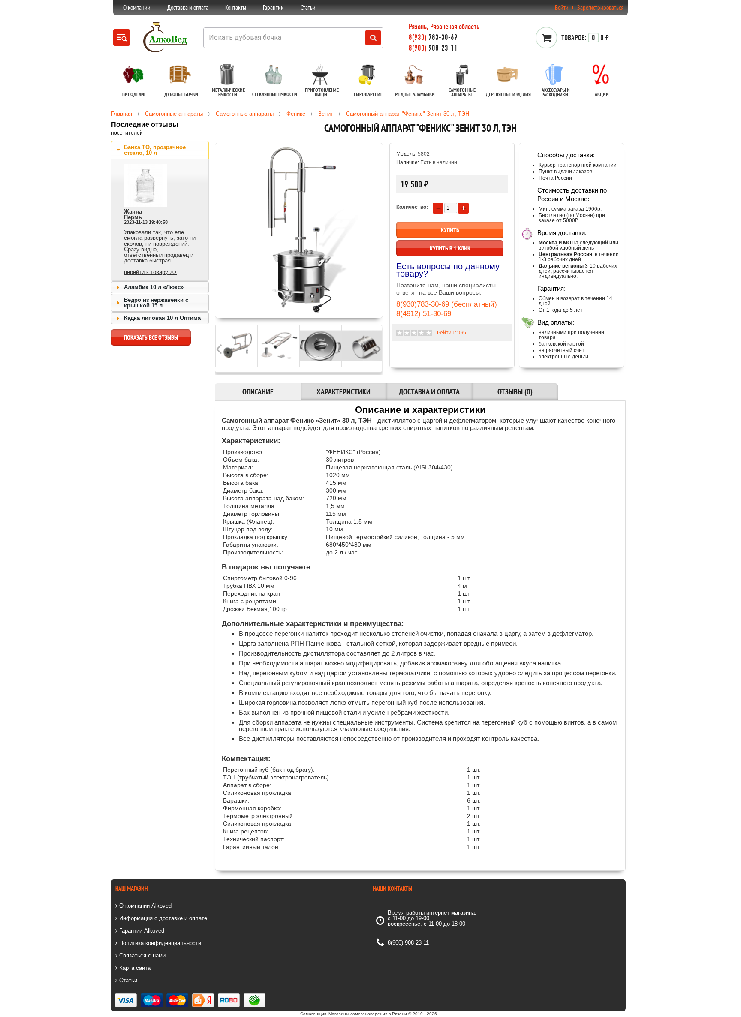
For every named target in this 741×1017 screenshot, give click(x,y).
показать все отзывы (151, 337)
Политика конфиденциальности (159, 943)
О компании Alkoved (144, 906)
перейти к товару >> (150, 272)
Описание (258, 392)
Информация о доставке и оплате (162, 918)
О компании (137, 7)
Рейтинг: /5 (451, 333)
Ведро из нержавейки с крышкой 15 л (156, 303)
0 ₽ (585, 37)
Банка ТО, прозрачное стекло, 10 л (155, 150)
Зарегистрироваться (600, 7)
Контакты (235, 7)
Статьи (308, 7)
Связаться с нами (141, 955)
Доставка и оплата (187, 7)
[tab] (160, 150)
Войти (562, 7)
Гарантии (273, 7)
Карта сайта (134, 968)
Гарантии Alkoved (140, 930)
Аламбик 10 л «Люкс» (154, 287)
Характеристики (343, 392)
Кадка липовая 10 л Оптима (162, 318)
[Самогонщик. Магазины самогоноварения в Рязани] (165, 51)
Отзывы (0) (515, 392)
